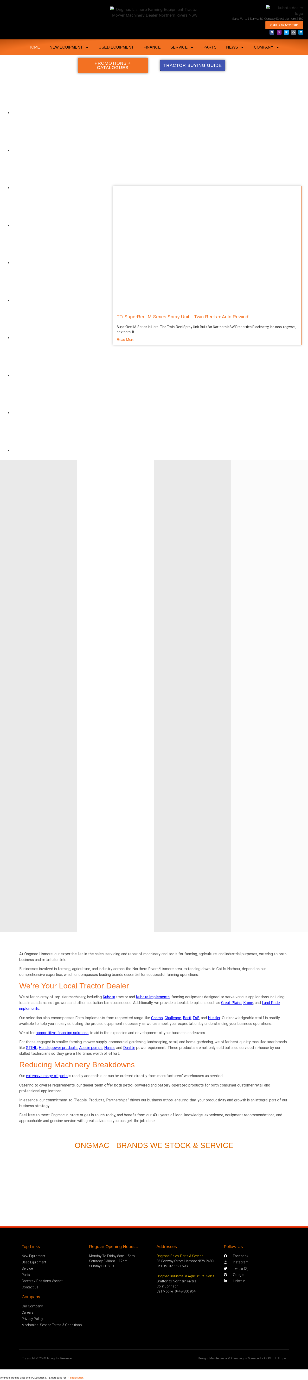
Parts (210, 47)
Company (263, 47)
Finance (152, 47)
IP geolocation (75, 1377)
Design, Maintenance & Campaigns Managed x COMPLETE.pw (242, 1358)
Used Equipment (116, 47)
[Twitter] (286, 32)
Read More (125, 339)
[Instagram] (279, 32)
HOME (34, 47)
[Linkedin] (300, 32)
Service (179, 47)
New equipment (66, 47)
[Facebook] (272, 32)
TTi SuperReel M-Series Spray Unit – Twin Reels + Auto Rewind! (183, 316)
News (232, 47)
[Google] (293, 32)
